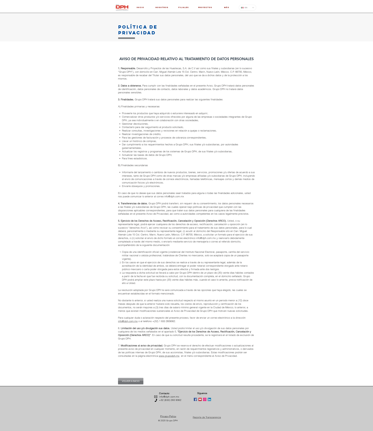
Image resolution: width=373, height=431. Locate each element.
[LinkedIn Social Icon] (209, 399)
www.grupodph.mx (169, 355)
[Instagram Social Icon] (204, 399)
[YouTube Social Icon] (200, 399)
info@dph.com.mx (174, 196)
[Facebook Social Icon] (195, 399)
